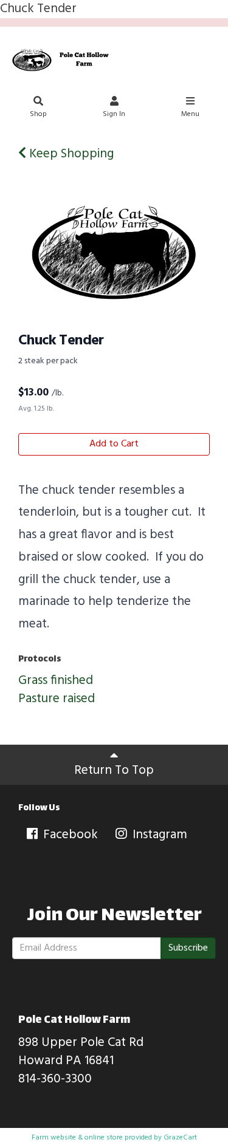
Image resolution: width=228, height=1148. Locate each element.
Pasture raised (56, 699)
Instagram (158, 835)
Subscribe (188, 948)
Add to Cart (114, 444)
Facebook (69, 835)
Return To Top (114, 770)
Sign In (114, 114)
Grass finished (55, 681)
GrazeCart (180, 1138)
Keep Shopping (70, 154)
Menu (190, 114)
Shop (38, 114)
